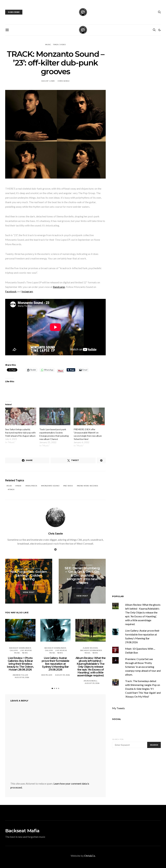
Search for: (118, 739)
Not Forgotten (32, 569)
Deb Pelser (46, 675)
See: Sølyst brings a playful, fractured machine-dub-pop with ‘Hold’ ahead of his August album (20, 432)
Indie (19, 486)
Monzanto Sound (50, 486)
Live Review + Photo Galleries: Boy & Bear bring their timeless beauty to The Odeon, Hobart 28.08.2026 (20, 663)
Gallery (14, 650)
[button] (159, 30)
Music (48, 45)
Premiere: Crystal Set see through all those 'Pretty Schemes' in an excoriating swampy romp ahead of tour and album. (143, 666)
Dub (10, 486)
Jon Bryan (37, 585)
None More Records (88, 486)
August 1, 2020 (48, 81)
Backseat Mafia (22, 830)
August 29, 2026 (62, 675)
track (11, 489)
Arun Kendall (90, 681)
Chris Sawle (64, 81)
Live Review (26, 650)
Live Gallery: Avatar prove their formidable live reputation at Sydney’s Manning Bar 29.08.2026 (55, 663)
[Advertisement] (139, 776)
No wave (68, 486)
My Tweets (118, 708)
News (25, 653)
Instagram (27, 291)
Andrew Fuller (20, 675)
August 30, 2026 (22, 677)
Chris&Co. (89, 855)
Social (116, 719)
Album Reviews (90, 648)
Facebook (11, 291)
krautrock (32, 486)
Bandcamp (59, 286)
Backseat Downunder (20, 648)
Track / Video (59, 45)
